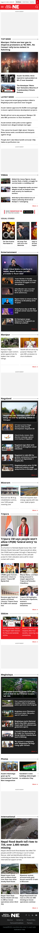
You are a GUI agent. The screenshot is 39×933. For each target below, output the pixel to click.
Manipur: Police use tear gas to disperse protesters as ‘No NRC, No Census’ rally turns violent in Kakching (18, 46)
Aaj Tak (32, 2)
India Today (25, 2)
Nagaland (6, 398)
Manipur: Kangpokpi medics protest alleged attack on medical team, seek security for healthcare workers (25, 190)
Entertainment (9, 252)
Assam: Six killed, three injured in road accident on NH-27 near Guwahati (27, 78)
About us (10, 920)
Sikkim (4, 613)
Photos (4, 758)
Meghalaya (7, 674)
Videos (4, 174)
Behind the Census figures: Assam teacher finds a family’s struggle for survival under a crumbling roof (25, 181)
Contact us (19, 920)
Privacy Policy (31, 920)
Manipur (5, 334)
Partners (29, 923)
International (8, 816)
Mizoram (5, 482)
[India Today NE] (12, 7)
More (34, 206)
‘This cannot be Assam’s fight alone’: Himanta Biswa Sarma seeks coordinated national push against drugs (18, 132)
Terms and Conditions (16, 923)
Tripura (5, 513)
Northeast (18, 2)
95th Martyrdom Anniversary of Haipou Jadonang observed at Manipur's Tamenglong (23, 200)
